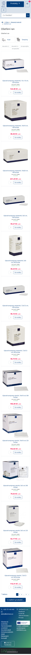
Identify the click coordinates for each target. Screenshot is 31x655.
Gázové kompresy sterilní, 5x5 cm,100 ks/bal (15, 486)
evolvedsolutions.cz (12, 652)
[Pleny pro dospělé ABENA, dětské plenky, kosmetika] (3, 4)
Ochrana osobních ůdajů (7, 633)
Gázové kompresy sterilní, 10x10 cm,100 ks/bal (15, 396)
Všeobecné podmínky (4, 623)
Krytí (8, 39)
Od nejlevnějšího (25, 46)
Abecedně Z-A (15, 46)
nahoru (4, 594)
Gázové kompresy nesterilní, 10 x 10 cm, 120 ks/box (15, 81)
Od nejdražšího (15, 48)
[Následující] (28, 594)
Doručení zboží (6, 630)
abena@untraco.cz (7, 614)
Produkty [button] (14, 3)
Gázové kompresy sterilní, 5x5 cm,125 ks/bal (15, 531)
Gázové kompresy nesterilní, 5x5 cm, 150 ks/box (15, 216)
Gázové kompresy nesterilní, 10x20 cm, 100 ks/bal (15, 171)
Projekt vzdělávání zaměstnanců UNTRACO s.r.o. (22, 628)
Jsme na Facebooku (7, 644)
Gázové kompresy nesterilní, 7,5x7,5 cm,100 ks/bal (15, 351)
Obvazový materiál (16, 22)
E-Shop (7, 22)
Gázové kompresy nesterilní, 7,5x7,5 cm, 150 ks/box (15, 306)
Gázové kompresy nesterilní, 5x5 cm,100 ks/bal (15, 261)
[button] (3, 10)
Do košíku (18, 92)
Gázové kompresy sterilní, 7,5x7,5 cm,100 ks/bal (15, 576)
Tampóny (25, 39)
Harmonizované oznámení (6, 627)
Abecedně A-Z (5, 46)
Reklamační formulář (5, 637)
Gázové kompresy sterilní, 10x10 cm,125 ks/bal (15, 441)
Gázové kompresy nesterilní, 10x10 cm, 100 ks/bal (15, 126)
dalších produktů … (15, 600)
